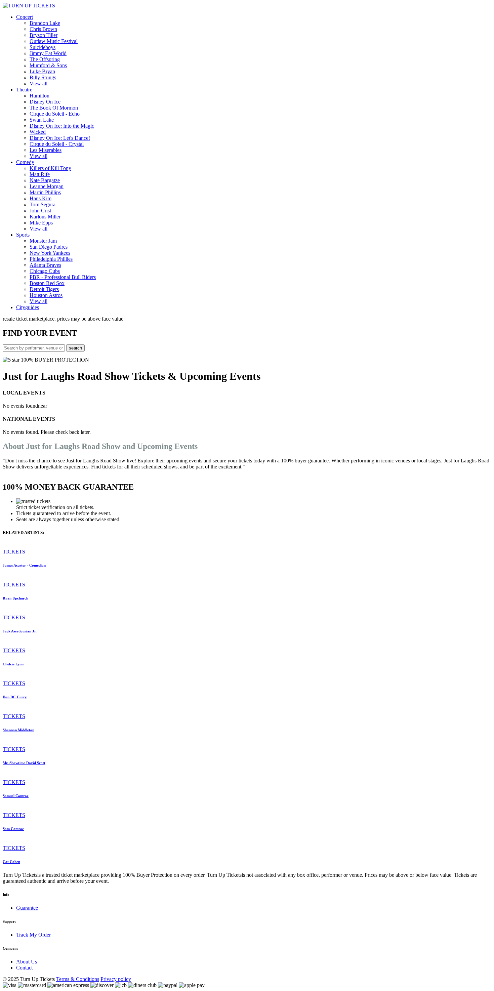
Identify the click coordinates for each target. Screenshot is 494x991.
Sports (23, 235)
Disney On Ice (45, 102)
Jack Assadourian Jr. (20, 631)
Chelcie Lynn (13, 664)
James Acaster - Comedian (24, 565)
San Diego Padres (49, 247)
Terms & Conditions (77, 979)
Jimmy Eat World (48, 53)
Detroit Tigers (44, 289)
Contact (24, 968)
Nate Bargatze (45, 180)
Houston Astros (46, 295)
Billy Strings (43, 77)
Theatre (24, 89)
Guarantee (27, 908)
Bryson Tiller (43, 35)
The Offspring (45, 59)
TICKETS (14, 551)
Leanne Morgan (47, 186)
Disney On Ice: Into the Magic (62, 126)
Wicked (38, 132)
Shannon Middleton (18, 730)
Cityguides (27, 307)
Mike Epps (41, 222)
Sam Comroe (13, 829)
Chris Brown (43, 29)
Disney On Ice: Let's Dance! (60, 138)
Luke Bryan (42, 71)
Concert (24, 17)
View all (38, 83)
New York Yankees (50, 253)
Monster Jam (43, 241)
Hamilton (39, 95)
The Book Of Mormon (54, 108)
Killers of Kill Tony (50, 168)
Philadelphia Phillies (51, 259)
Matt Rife (40, 174)
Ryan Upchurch (15, 598)
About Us (26, 961)
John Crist (40, 210)
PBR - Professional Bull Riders (63, 277)
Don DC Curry (15, 697)
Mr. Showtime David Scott (24, 763)
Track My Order (33, 935)
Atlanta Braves (45, 265)
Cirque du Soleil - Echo (55, 114)
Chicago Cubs (45, 271)
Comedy (25, 162)
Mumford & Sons (48, 65)
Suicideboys (42, 47)
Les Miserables (45, 150)
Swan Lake (42, 120)
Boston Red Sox (47, 283)
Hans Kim (40, 198)
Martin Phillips (45, 192)
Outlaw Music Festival (54, 41)
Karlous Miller (45, 216)
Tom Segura (42, 204)
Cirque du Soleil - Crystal (57, 144)
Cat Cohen (11, 862)
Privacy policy (115, 979)
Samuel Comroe (16, 796)
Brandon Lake (45, 23)
